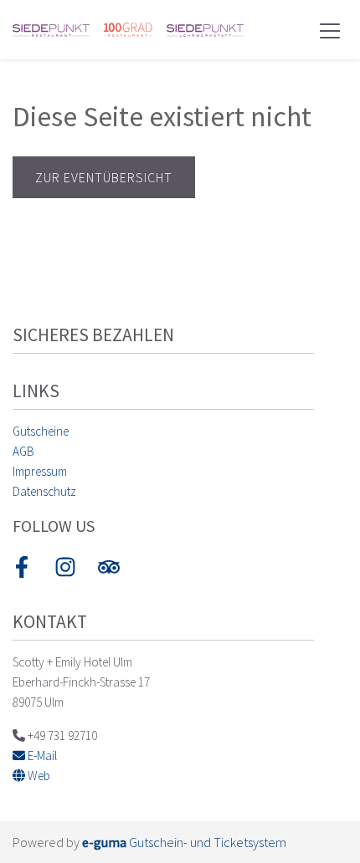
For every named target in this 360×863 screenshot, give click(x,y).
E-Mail (41, 755)
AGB (23, 451)
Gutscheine (41, 431)
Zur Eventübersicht (103, 177)
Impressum (40, 471)
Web (37, 776)
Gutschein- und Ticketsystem (184, 842)
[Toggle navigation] (329, 30)
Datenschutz (44, 491)
